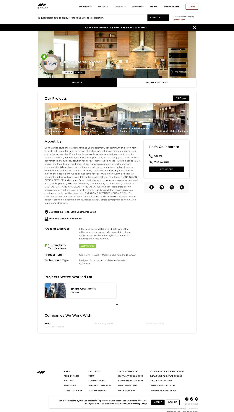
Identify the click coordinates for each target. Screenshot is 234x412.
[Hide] (194, 27)
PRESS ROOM (94, 371)
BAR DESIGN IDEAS (126, 390)
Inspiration (85, 7)
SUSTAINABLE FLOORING (161, 381)
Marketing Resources (99, 386)
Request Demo (179, 19)
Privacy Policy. (140, 404)
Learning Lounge (97, 381)
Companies (138, 7)
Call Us (158, 156)
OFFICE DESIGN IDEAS (128, 371)
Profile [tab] (77, 82)
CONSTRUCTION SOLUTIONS (163, 390)
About (67, 371)
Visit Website (161, 162)
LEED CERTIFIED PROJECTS (162, 386)
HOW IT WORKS (171, 7)
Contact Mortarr (73, 390)
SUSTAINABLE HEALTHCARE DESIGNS (167, 371)
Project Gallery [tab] (157, 82)
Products (120, 7)
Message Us (166, 169)
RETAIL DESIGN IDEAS (127, 386)
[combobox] (158, 17)
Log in (191, 7)
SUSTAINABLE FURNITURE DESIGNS (166, 376)
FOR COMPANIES (71, 376)
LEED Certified (87, 246)
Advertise (69, 381)
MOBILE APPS (70, 386)
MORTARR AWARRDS (97, 390)
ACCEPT (158, 402)
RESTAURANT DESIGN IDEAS (130, 381)
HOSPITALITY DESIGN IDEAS (130, 376)
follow (68, 72)
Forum (153, 7)
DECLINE (172, 402)
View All (181, 98)
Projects (103, 7)
